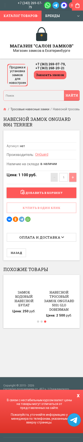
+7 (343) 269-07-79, (50, 64)
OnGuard (41, 154)
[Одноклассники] (15, 219)
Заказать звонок (50, 75)
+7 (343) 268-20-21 (49, 68)
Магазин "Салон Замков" (41, 46)
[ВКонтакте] (9, 219)
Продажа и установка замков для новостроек (17, 75)
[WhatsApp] (28, 219)
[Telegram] (21, 219)
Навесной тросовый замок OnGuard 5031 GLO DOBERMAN (59, 301)
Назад (16, 253)
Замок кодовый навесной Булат (24, 298)
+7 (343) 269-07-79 (30, 5)
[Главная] (5, 109)
